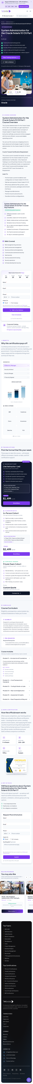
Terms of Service (7, 1073)
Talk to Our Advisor (17, 310)
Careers (5, 1036)
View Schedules (16, 315)
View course (11, 911)
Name (5, 282)
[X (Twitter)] (8, 1070)
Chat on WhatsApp (11, 1058)
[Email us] (30, 11)
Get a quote (27, 66)
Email (4, 288)
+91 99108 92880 (10, 1055)
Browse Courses (8, 16)
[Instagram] (16, 1070)
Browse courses (23, 6)
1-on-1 (5, 1024)
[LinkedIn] (4, 1070)
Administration (10, 22)
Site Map (5, 1075)
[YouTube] (20, 1070)
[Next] (30, 877)
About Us (5, 1034)
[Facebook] (12, 1070)
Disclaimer (22, 1073)
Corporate (6, 1026)
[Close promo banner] (31, 2)
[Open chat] (29, 1080)
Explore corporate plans (14, 329)
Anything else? (9, 842)
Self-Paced (6, 1021)
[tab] (16, 365)
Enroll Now (16, 503)
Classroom (6, 1019)
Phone (5, 294)
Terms (23, 305)
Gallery (5, 1039)
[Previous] (26, 877)
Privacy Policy (6, 306)
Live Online (5, 1016)
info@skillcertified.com (12, 1052)
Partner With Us (7, 1044)
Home (2, 22)
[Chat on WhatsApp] (27, 11)
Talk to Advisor (9, 62)
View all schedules (8, 491)
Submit (16, 857)
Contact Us (15, 593)
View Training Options (9, 57)
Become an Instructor (8, 1041)
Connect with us (10, 1061)
